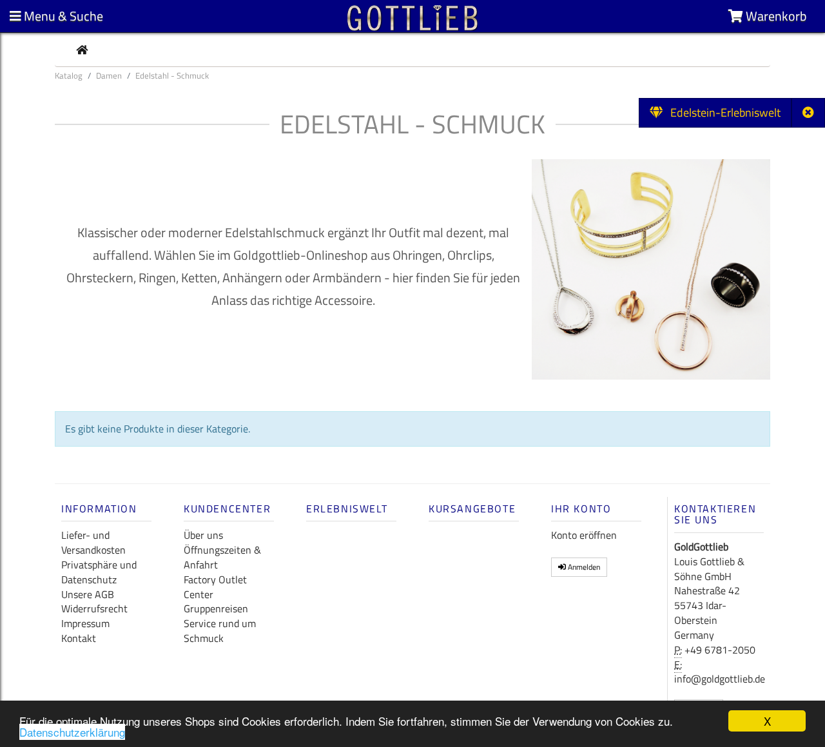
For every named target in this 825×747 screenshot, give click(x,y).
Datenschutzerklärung (72, 732)
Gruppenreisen (216, 608)
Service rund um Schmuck (220, 631)
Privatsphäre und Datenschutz (99, 572)
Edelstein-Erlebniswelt (722, 112)
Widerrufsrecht (94, 608)
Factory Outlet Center (215, 587)
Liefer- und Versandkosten (93, 542)
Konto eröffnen (584, 535)
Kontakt (78, 638)
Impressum (85, 623)
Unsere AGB (87, 594)
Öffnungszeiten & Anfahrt (222, 557)
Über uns (203, 535)
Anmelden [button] (583, 567)
